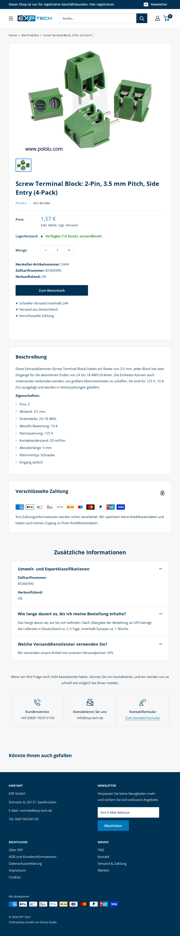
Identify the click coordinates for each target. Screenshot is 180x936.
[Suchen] (141, 18)
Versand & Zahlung (112, 863)
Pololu (21, 203)
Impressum (17, 870)
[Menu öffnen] (11, 18)
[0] (166, 18)
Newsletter (159, 4)
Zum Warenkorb (52, 290)
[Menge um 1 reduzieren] (45, 250)
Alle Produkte (30, 35)
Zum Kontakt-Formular (142, 718)
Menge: (21, 250)
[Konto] (157, 18)
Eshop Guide (48, 922)
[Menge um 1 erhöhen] (69, 250)
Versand (72, 225)
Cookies (15, 877)
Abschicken (113, 825)
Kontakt (103, 856)
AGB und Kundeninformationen (32, 856)
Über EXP (16, 850)
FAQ (101, 850)
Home (13, 35)
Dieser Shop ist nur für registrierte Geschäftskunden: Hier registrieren (61, 4)
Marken (103, 870)
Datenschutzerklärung (25, 863)
